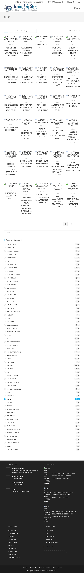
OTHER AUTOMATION (14, 352)
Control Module (13, 533)
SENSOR (9, 406)
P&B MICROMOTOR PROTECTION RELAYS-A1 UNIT (73, 166)
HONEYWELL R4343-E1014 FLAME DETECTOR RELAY (73, 53)
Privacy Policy (57, 568)
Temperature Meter (52, 542)
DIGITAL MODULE (12, 281)
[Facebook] (49, 551)
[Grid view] (6, 31)
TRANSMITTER (11, 439)
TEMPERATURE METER (14, 429)
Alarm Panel (49, 530)
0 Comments (65, 478)
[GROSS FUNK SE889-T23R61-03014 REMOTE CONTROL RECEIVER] (47, 475)
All (79, 31)
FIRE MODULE (11, 288)
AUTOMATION (11, 258)
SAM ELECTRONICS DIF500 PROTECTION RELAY (73, 201)
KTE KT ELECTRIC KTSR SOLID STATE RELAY (11, 107)
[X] (45, 551)
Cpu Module (50, 536)
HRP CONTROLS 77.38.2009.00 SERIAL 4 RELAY (11, 79)
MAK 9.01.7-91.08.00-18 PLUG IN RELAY (42, 107)
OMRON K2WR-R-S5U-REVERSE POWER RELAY (42, 163)
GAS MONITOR (11, 295)
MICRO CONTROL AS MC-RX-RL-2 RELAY (41, 133)
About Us (25, 568)
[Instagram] (53, 551)
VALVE (9, 446)
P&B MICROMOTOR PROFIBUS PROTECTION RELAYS (57, 169)
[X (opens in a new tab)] (5, 2)
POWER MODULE (12, 375)
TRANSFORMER (12, 436)
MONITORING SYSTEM (14, 342)
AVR (8, 261)
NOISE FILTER (11, 349)
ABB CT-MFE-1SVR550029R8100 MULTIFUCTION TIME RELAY (11, 52)
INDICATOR (10, 301)
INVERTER (10, 315)
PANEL (9, 359)
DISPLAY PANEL (12, 285)
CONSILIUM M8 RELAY (41, 46)
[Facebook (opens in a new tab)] (7, 2)
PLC (8, 372)
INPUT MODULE (12, 305)
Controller (11, 536)
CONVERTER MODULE (14, 275)
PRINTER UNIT (11, 386)
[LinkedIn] (57, 551)
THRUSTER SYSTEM (13, 433)
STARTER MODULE (12, 423)
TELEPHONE (11, 426)
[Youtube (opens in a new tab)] (19, 2)
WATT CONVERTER (12, 449)
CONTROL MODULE (13, 268)
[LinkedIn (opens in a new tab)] (16, 2)
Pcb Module (12, 548)
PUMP (9, 392)
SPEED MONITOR (12, 419)
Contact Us (33, 568)
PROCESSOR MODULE (14, 389)
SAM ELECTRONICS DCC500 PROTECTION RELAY (57, 201)
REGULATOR (10, 396)
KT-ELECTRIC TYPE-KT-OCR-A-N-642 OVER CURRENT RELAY (73, 82)
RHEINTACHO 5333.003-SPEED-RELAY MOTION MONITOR (42, 199)
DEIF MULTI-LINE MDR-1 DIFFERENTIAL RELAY (58, 52)
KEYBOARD (10, 322)
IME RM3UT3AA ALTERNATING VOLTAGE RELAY (26, 79)
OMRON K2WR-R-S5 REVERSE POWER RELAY (26, 163)
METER (55, 74)
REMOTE (9, 402)
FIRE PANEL (10, 291)
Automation (12, 530)
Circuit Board (12, 539)
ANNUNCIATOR (12, 254)
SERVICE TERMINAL (13, 409)
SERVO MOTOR (11, 416)
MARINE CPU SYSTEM (13, 332)
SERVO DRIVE (11, 412)
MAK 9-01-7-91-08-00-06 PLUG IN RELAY (26, 107)
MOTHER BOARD (12, 345)
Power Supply (12, 551)
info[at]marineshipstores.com (21, 491)
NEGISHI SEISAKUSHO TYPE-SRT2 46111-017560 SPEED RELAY (11, 169)
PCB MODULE (11, 369)
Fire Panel (49, 539)
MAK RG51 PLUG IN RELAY (73, 104)
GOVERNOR (10, 298)
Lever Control (12, 542)
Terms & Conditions (45, 568)
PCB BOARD (10, 362)
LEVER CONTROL (12, 328)
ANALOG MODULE (12, 251)
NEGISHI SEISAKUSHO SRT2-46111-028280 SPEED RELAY (73, 137)
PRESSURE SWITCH (13, 382)
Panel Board (12, 554)
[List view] (11, 31)
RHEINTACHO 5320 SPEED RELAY (11, 196)
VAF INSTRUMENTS (13, 443)
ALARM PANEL (11, 244)
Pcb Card (11, 545)
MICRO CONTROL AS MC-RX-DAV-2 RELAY (26, 134)
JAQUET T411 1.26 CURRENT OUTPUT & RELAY (57, 81)
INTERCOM (10, 308)
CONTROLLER (11, 271)
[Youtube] (65, 551)
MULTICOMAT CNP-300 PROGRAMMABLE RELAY (57, 134)
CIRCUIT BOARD (12, 264)
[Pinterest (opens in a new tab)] (10, 2)
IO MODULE (10, 318)
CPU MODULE (11, 278)
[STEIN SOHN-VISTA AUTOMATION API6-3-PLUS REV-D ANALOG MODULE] (47, 514)
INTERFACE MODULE (13, 312)
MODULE (9, 339)
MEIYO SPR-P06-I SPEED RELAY (11, 128)
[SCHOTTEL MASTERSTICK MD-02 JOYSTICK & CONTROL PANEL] (47, 494)
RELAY (11, 45)
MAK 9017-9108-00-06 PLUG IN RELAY (57, 107)
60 (76, 31)
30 (73, 31)
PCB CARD (10, 365)
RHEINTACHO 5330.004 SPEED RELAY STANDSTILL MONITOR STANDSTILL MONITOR (26, 206)
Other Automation (14, 557)
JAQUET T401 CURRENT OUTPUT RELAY (42, 79)
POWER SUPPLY (12, 379)
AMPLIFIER (10, 248)
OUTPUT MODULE (12, 355)
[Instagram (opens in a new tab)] (13, 2)
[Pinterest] (61, 551)
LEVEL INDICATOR (12, 325)
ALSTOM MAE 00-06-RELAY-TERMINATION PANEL (26, 52)
